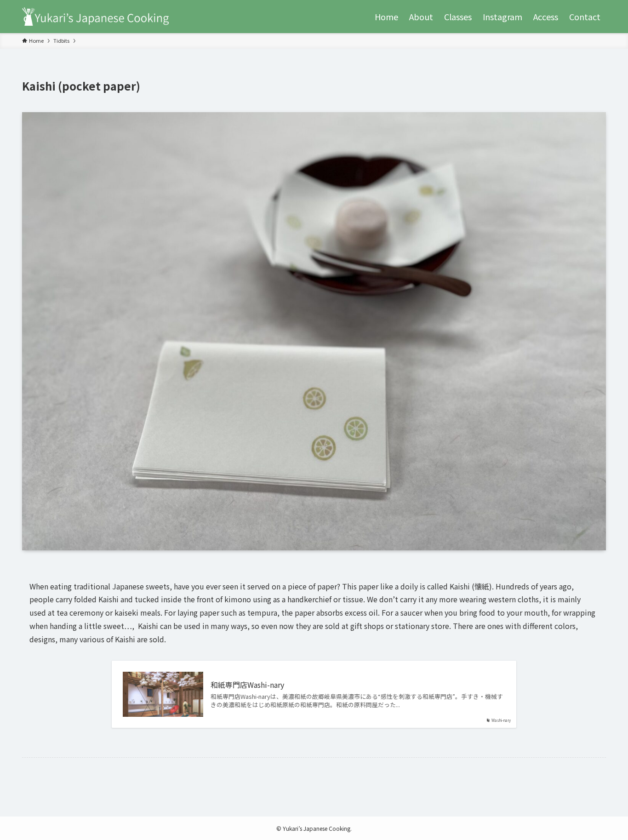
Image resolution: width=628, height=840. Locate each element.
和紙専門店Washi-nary (247, 685)
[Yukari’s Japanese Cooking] (95, 16)
